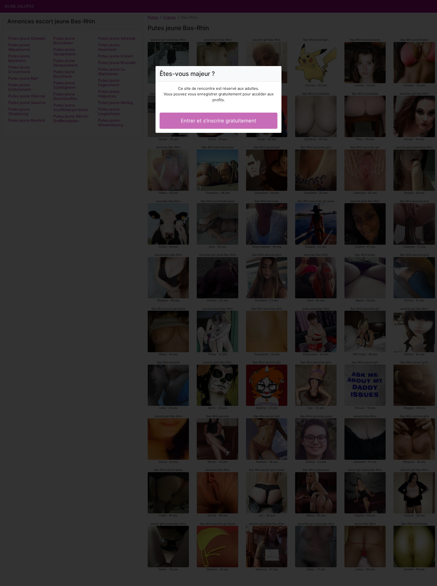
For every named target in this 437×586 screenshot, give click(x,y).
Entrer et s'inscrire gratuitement (218, 121)
